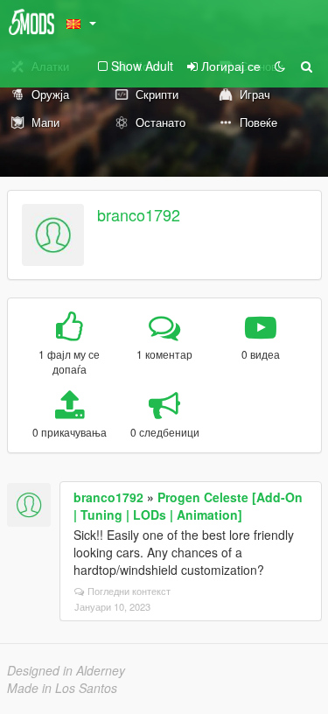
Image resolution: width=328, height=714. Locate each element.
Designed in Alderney (66, 670)
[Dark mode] (280, 66)
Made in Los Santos (62, 687)
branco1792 (138, 214)
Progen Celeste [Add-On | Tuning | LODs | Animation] (188, 505)
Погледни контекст (129, 591)
